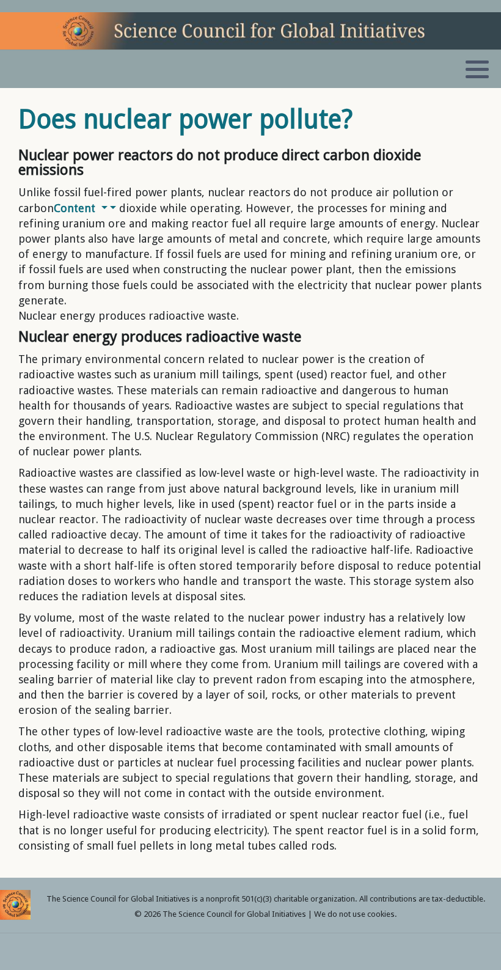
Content (76, 208)
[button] (477, 69)
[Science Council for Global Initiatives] (250, 31)
